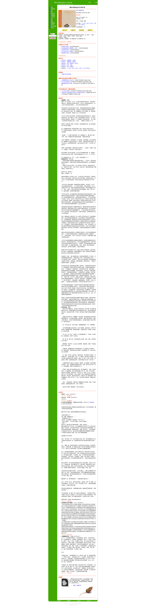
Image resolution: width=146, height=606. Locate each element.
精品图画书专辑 (65, 52)
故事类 (74, 61)
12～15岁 (78, 24)
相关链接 (91, 402)
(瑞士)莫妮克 (79, 10)
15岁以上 (83, 24)
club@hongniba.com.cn (73, 605)
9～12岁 (94, 23)
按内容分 (63, 60)
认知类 (74, 60)
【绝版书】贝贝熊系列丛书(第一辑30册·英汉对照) (73, 92)
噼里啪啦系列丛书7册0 (66, 83)
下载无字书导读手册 (66, 74)
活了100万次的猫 (65, 81)
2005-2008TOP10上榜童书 (67, 51)
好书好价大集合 (65, 46)
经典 (71, 65)
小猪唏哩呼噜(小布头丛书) (67, 80)
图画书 (71, 63)
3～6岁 (87, 23)
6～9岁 (90, 23)
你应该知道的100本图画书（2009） (69, 48)
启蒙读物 (69, 60)
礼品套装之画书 (65, 49)
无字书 (76, 63)
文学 (68, 63)
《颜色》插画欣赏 (76, 585)
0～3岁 (83, 23)
